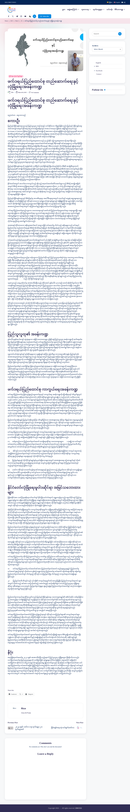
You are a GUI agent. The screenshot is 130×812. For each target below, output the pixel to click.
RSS (97, 66)
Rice (23, 708)
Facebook (99, 71)
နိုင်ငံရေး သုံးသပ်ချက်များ (15, 76)
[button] (44, 16)
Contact (98, 74)
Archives (95, 46)
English (98, 63)
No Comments (35, 92)
